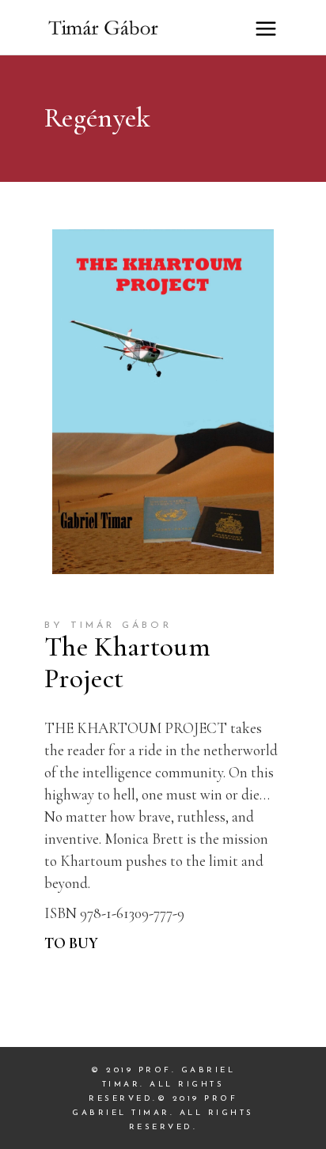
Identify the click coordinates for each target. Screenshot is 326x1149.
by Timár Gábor (108, 625)
